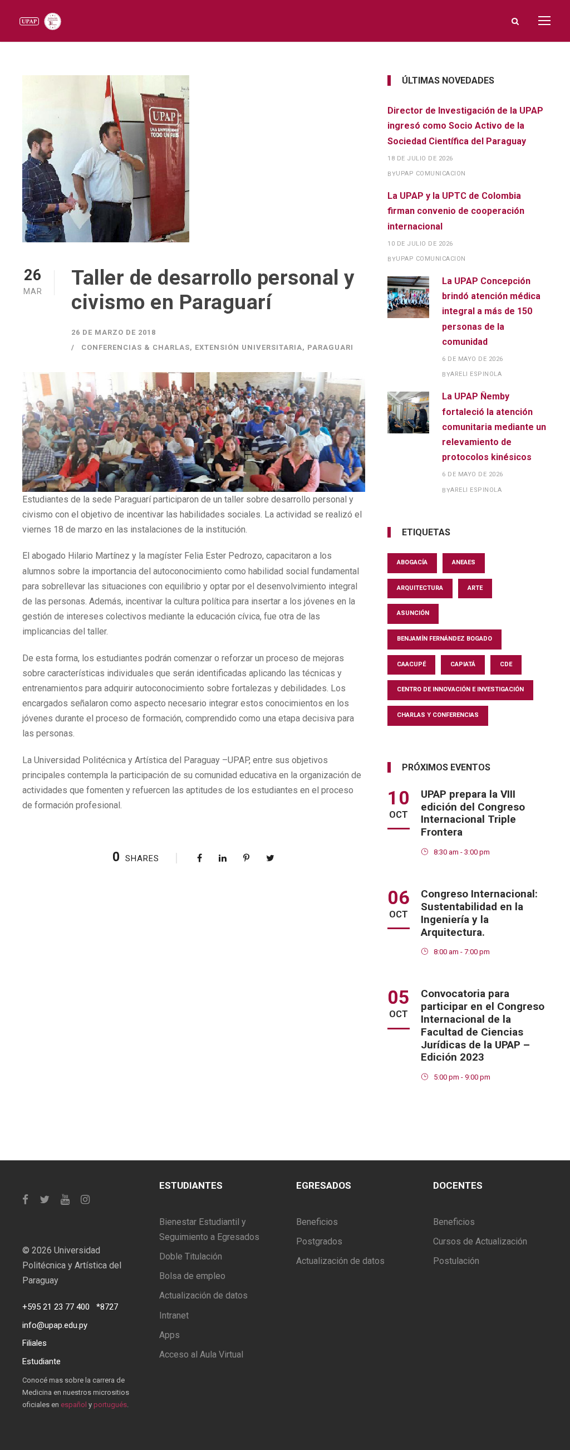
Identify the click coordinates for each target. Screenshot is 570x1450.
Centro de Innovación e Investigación (460, 689)
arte (475, 588)
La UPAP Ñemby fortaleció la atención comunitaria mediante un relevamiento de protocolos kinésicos (494, 426)
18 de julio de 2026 (420, 158)
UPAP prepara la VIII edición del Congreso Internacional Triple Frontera (473, 813)
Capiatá (462, 664)
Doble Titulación (190, 1256)
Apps (169, 1335)
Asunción (413, 613)
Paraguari (330, 347)
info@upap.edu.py (54, 1325)
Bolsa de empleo (192, 1276)
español (74, 1404)
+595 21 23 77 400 (56, 1307)
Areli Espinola (476, 374)
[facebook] (25, 1199)
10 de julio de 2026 (420, 243)
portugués (110, 1404)
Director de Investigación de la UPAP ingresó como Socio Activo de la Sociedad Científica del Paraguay (465, 125)
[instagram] (85, 1199)
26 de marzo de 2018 (113, 332)
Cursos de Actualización (480, 1241)
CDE (506, 664)
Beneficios (317, 1222)
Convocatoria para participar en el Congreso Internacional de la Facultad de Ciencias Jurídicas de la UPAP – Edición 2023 (482, 1025)
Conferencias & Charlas (135, 347)
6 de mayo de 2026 (472, 359)
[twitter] (45, 1199)
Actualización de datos (203, 1295)
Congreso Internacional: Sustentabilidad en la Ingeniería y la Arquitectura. (479, 912)
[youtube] (65, 1199)
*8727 (107, 1307)
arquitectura (420, 588)
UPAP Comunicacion (431, 173)
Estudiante (41, 1361)
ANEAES (463, 562)
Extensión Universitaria (248, 347)
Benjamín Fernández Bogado (444, 638)
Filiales (34, 1343)
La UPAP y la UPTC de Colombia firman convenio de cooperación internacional (455, 211)
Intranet (174, 1315)
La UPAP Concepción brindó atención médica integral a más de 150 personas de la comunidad (491, 311)
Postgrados (319, 1241)
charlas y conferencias (438, 715)
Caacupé (411, 664)
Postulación (456, 1261)
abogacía (412, 562)
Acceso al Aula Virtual (201, 1354)
